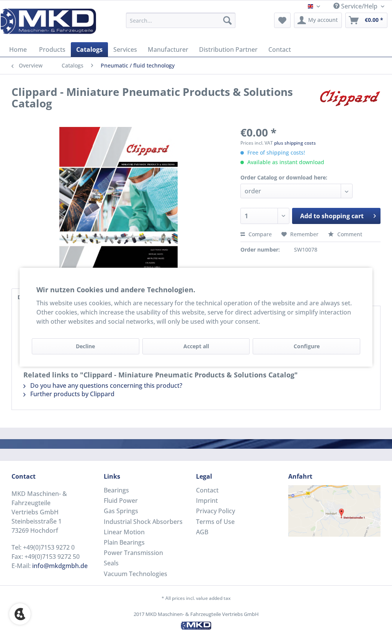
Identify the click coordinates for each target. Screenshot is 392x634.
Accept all (196, 346)
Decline (85, 346)
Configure (307, 346)
